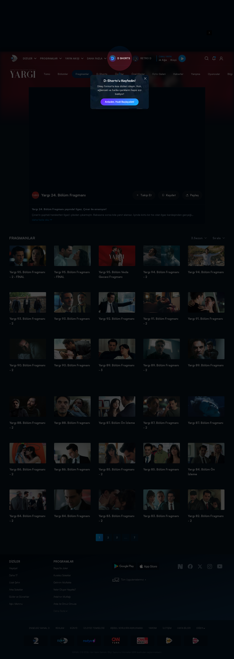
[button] (145, 78)
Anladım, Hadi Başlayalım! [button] (119, 101)
